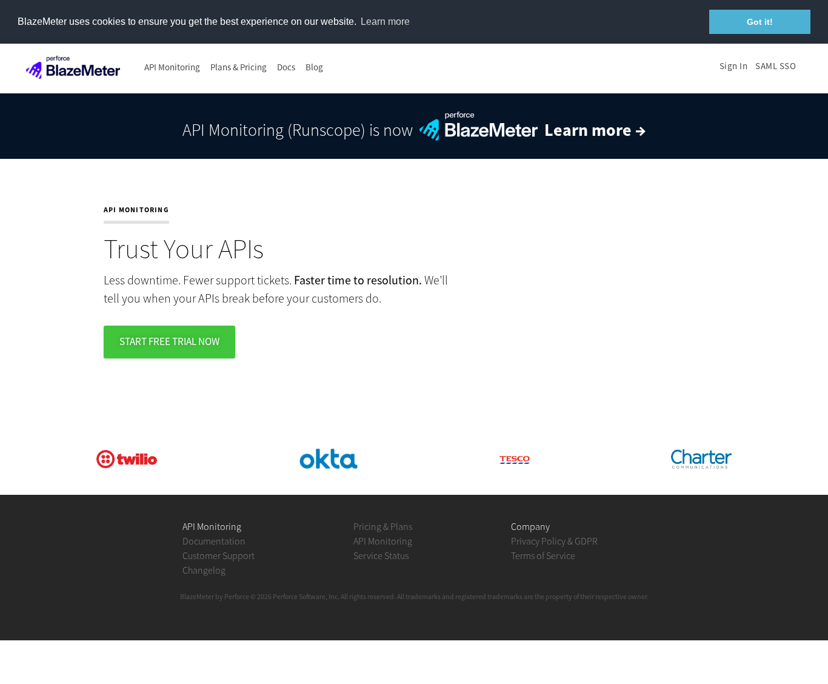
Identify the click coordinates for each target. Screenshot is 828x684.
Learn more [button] (385, 21)
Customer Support (218, 555)
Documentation (213, 541)
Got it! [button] (760, 22)
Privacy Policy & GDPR (554, 541)
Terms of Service (543, 555)
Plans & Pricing (238, 67)
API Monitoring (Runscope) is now (414, 130)
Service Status (381, 555)
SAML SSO (775, 66)
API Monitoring (172, 67)
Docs (286, 67)
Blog (314, 67)
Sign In (733, 66)
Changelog (203, 570)
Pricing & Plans (382, 526)
